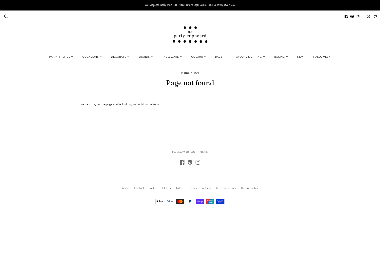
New (300, 56)
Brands (144, 56)
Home (185, 72)
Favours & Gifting (248, 56)
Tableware (170, 56)
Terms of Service (226, 188)
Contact (139, 188)
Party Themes (59, 56)
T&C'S (179, 188)
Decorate (118, 56)
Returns (206, 188)
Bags (218, 56)
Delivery (166, 188)
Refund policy (249, 188)
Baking (279, 56)
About (125, 188)
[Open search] (6, 16)
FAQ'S (152, 188)
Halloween (322, 56)
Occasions (90, 56)
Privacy (192, 188)
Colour (197, 56)
